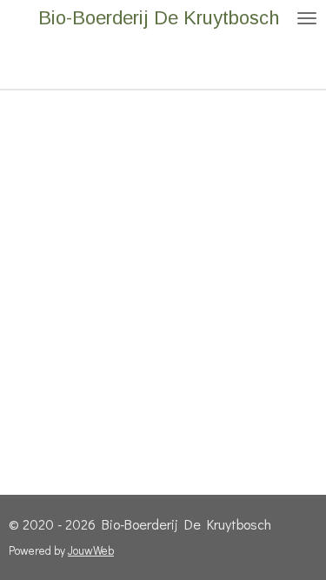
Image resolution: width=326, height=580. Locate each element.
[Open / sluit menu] (307, 18)
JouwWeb (91, 550)
